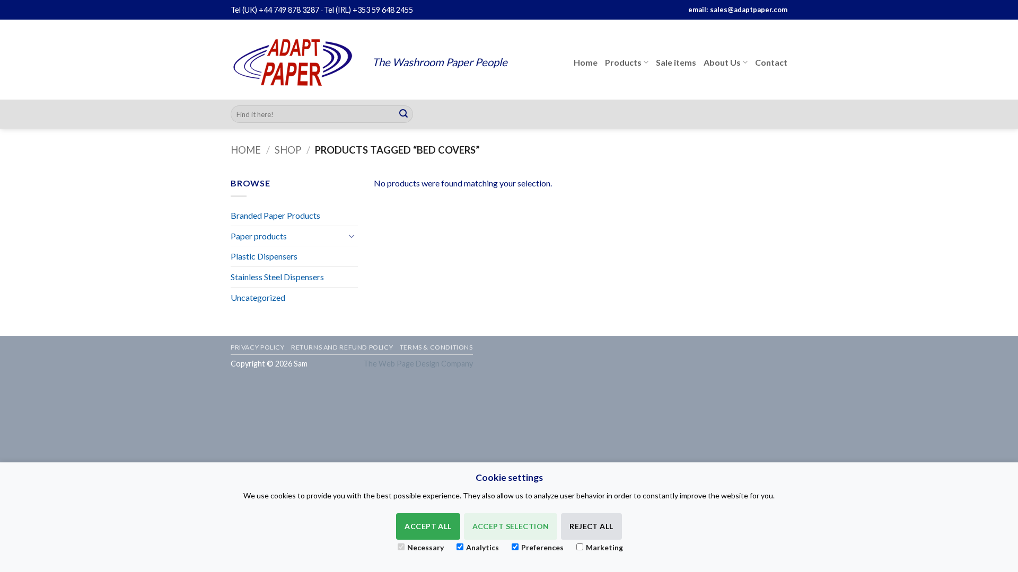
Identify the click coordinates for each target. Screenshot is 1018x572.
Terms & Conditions (436, 347)
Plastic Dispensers (264, 256)
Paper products (259, 236)
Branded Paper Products (275, 215)
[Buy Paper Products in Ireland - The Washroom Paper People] (293, 62)
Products (623, 62)
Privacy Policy (258, 347)
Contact (771, 62)
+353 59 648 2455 (383, 9)
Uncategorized (258, 297)
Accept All (428, 526)
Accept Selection (510, 526)
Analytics (482, 547)
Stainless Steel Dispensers (277, 277)
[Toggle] (351, 235)
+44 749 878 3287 (289, 9)
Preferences (542, 547)
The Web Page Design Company (418, 363)
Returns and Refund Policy (342, 347)
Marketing (604, 547)
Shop (288, 150)
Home (586, 62)
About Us (722, 62)
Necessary (425, 547)
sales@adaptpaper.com (748, 9)
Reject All (591, 526)
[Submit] (403, 114)
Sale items (676, 62)
